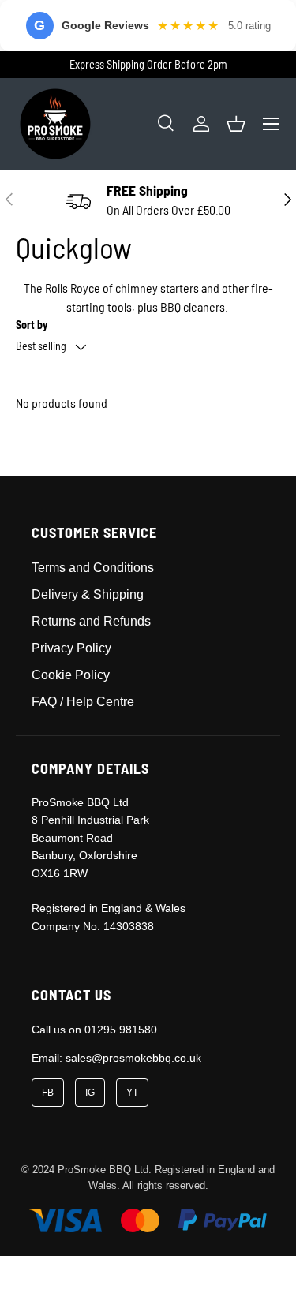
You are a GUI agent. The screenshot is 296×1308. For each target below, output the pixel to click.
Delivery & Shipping (88, 594)
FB (48, 1092)
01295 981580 (120, 1029)
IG (90, 1092)
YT (132, 1092)
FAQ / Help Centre (83, 701)
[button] (236, 124)
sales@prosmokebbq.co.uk (133, 1058)
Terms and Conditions (93, 567)
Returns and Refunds (91, 621)
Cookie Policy (71, 675)
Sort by (32, 324)
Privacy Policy (71, 648)
